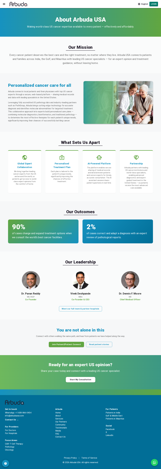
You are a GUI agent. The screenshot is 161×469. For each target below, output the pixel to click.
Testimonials (61, 428)
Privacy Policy (70, 458)
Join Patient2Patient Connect (66, 344)
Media (58, 431)
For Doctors (10, 430)
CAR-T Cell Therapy (14, 444)
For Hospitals (11, 433)
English (144, 4)
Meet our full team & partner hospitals (80, 309)
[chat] (5, 463)
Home (58, 412)
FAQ (57, 434)
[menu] (4, 4)
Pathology (9, 447)
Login (153, 4)
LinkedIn (109, 435)
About (58, 416)
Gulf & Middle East (114, 416)
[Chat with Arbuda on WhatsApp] (154, 462)
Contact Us (60, 437)
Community (60, 425)
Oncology (9, 450)
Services (59, 419)
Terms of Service (89, 458)
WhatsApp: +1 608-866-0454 (18, 412)
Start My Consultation (80, 379)
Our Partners (61, 422)
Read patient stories (99, 344)
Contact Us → (12, 420)
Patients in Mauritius (115, 419)
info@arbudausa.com (14, 416)
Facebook (110, 429)
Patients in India (113, 412)
